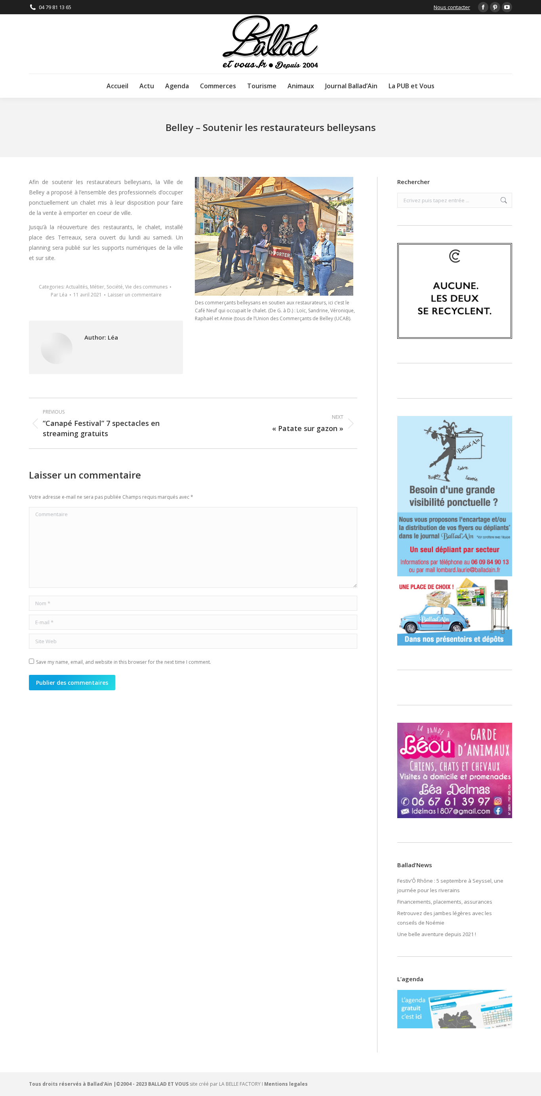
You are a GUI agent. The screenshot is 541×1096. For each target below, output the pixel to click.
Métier (97, 286)
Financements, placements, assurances (444, 901)
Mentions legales (286, 1084)
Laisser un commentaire (135, 294)
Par (59, 294)
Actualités (77, 286)
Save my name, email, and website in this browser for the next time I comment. (123, 662)
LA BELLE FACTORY (240, 1084)
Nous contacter (452, 7)
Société (115, 286)
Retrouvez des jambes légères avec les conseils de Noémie (444, 918)
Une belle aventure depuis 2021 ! (436, 934)
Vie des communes (146, 286)
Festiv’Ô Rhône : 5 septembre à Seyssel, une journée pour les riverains (450, 885)
